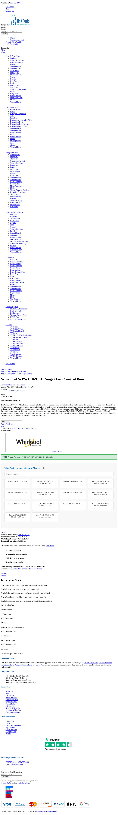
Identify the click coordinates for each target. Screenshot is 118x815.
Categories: (5, 428)
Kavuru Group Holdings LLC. (47, 811)
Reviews (4, 573)
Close (3, 50)
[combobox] (11, 31)
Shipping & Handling (13, 710)
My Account (10, 364)
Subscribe (5, 777)
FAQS (3, 575)
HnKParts (50, 546)
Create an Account (17, 40)
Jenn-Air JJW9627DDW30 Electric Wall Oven (45, 505)
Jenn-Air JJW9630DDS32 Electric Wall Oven (100, 482)
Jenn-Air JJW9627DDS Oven (17, 504)
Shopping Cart (11, 732)
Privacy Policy (11, 706)
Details (3, 532)
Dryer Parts (10, 257)
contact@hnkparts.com (33, 569)
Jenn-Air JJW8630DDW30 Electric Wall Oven (45, 516)
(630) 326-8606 (23, 762)
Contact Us (10, 11)
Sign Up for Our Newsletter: (11, 772)
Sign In (12, 38)
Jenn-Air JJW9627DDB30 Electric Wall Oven (100, 493)
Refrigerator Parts (12, 153)
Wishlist (8, 734)
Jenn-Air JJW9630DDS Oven (72, 481)
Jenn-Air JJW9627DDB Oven (73, 493)
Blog (7, 9)
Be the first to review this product (13, 385)
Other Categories (12, 307)
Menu (3, 52)
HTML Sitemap (11, 698)
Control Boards (30, 428)
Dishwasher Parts (12, 107)
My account (10, 7)
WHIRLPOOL (57, 451)
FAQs (8, 723)
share (3, 426)
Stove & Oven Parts (13, 56)
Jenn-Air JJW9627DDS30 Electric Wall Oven (45, 493)
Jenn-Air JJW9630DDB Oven (17, 481)
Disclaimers (10, 696)
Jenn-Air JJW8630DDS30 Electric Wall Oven (17, 516)
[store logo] (20, 25)
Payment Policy (11, 702)
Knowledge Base (12, 700)
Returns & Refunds (13, 708)
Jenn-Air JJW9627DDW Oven (73, 504)
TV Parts (9, 325)
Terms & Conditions (13, 712)
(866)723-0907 (15, 569)
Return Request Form (13, 725)
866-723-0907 (15, 3)
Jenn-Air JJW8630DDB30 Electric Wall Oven (100, 505)
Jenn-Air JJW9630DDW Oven (17, 493)
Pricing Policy (11, 704)
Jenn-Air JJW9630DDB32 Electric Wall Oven (45, 482)
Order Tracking (11, 730)
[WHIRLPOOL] (28, 451)
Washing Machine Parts (14, 212)
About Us (9, 691)
